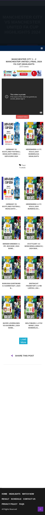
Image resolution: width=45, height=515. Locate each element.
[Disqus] (22, 397)
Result (5, 499)
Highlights (14, 494)
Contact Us (29, 499)
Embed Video (22, 117)
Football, (22, 168)
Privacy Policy (9, 504)
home (4, 494)
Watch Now (28, 494)
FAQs (21, 504)
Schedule (16, 499)
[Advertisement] (22, 22)
